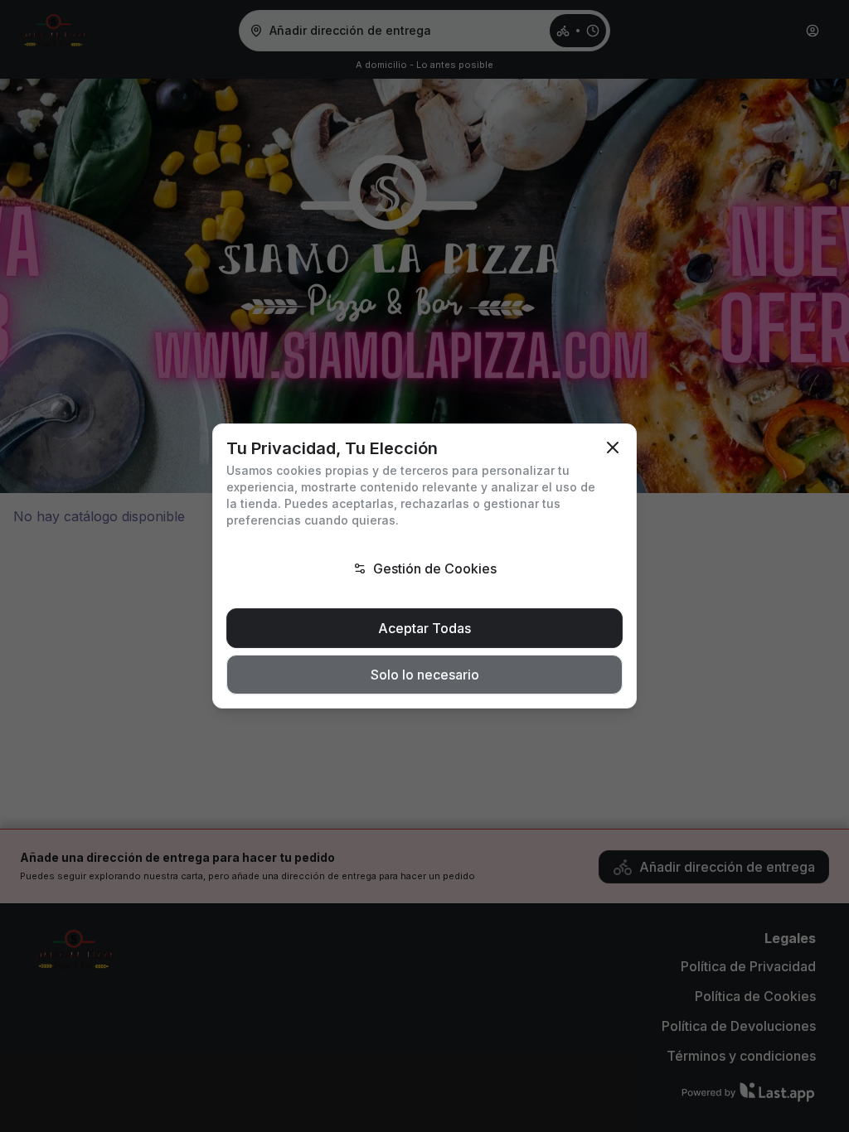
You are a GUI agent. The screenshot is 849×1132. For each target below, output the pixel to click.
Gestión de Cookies (435, 568)
